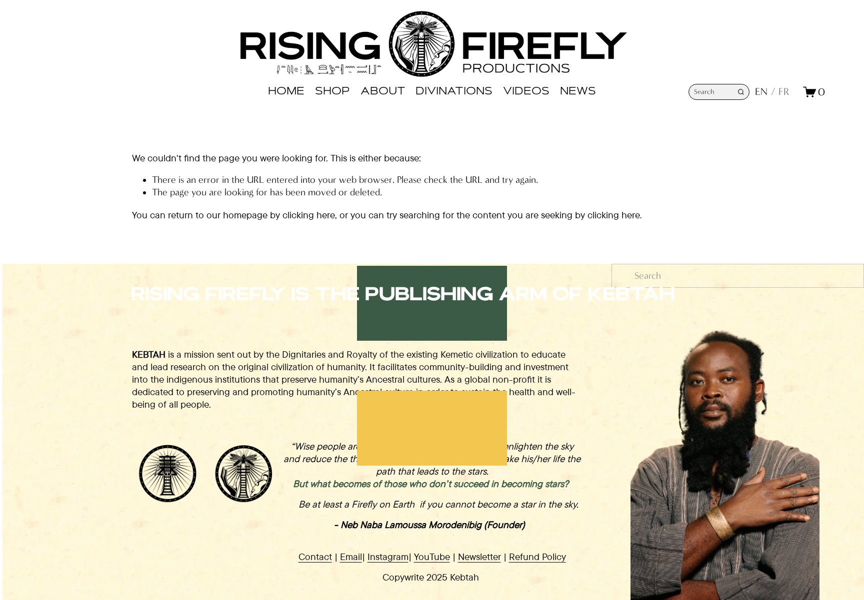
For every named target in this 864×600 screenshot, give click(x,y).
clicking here (308, 215)
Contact (315, 557)
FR (783, 91)
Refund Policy (537, 557)
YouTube (432, 557)
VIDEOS (526, 92)
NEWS (578, 92)
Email (351, 557)
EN (761, 91)
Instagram (388, 557)
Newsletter (479, 557)
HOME (286, 92)
